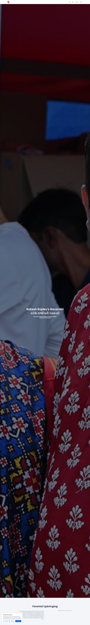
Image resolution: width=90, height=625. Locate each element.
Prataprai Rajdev (30, 614)
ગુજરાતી (81, 2)
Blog (73, 2)
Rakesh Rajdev (42, 618)
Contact (76, 2)
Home (69, 2)
